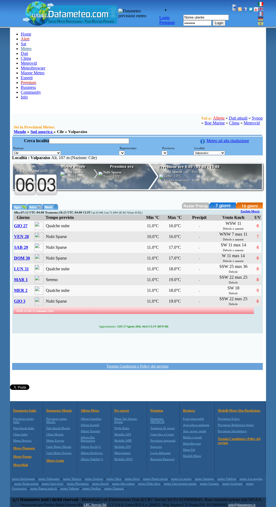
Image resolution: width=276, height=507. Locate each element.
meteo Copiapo (209, 483)
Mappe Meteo (32, 73)
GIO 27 (20, 225)
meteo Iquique (94, 478)
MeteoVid (189, 449)
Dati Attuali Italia (23, 428)
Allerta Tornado (90, 431)
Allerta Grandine (91, 418)
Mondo (20, 132)
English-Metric (250, 211)
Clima (26, 58)
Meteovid (29, 63)
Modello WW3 (123, 459)
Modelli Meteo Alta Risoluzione (239, 410)
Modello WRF (123, 440)
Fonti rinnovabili (193, 418)
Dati (24, 53)
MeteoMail (20, 465)
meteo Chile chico (149, 483)
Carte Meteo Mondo (58, 446)
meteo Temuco (72, 478)
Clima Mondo (55, 434)
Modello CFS (122, 446)
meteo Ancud (100, 483)
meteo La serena (181, 478)
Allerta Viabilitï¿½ (92, 459)
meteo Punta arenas (26, 483)
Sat (23, 43)
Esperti (27, 77)
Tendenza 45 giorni (162, 428)
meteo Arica (132, 478)
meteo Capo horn (52, 483)
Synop (257, 118)
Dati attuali (238, 118)
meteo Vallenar (69, 488)
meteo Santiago (204, 478)
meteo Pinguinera (78, 483)
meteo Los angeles (251, 478)
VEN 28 (21, 236)
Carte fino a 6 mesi (162, 434)
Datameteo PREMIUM (157, 420)
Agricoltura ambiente (196, 424)
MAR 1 (21, 279)
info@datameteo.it (242, 505)
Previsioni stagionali (162, 440)
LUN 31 (21, 269)
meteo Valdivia (227, 478)
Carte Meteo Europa (58, 452)
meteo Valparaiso (49, 478)
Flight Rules (121, 428)
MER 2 (20, 290)
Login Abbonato (160, 452)
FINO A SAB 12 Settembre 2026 (34, 311)
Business (28, 87)
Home (26, 34)
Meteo (26, 48)
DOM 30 (22, 258)
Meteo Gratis (55, 461)
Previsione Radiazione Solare (236, 424)
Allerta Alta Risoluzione (88, 439)
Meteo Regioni (22, 440)
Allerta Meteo (90, 410)
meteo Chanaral (114, 488)
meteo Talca (113, 478)
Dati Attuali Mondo (58, 428)
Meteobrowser (33, 68)
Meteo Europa (55, 440)
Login (219, 23)
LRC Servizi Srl (95, 505)
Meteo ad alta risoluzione (227, 140)
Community (31, 92)
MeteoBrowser (192, 443)
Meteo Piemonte (24, 448)
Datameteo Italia (24, 410)
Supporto (156, 446)
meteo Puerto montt (155, 478)
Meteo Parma (22, 457)
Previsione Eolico (229, 418)
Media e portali (192, 437)
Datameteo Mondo (59, 410)
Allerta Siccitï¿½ (91, 446)
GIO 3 (19, 301)
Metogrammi (122, 452)
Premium (156, 410)
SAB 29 (21, 247)
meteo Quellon (91, 488)
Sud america (42, 132)
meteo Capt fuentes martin (180, 483)
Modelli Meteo (192, 455)
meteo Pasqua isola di (43, 488)
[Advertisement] (137, 346)
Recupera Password (162, 459)
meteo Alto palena (123, 483)
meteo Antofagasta (23, 478)
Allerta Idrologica (92, 452)
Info (24, 97)
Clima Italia (20, 434)
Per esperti (121, 410)
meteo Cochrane (232, 483)
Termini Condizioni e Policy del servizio (137, 366)
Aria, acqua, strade (194, 431)
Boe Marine (215, 123)
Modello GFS (122, 434)
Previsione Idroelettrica (232, 431)
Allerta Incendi (90, 424)
